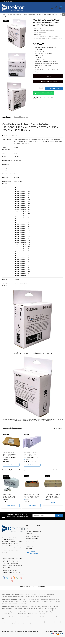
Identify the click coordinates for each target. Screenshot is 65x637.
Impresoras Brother (31, 594)
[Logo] (13, 7)
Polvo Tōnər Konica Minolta (9, 603)
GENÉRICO (6, 476)
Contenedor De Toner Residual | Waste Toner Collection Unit (40, 608)
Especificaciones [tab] (21, 117)
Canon (40, 49)
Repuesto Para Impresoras (40, 38)
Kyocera (47, 622)
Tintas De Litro (56, 599)
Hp (27, 622)
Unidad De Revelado (7, 608)
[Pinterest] (41, 98)
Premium (30, 623)
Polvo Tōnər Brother (42, 601)
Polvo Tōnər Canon (21, 601)
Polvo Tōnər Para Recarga (8, 601)
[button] (63, 14)
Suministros (29, 533)
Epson (31, 622)
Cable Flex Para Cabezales (19, 613)
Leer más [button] (53, 502)
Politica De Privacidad (31, 541)
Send (58, 515)
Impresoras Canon (51, 594)
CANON (39, 28)
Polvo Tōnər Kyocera (54, 601)
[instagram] (11, 577)
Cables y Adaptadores (32, 617)
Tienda (27, 528)
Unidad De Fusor (18, 608)
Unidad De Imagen (35, 606)
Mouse (16, 617)
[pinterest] (14, 577)
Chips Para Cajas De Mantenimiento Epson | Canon (43, 610)
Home (3, 14)
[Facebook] (34, 98)
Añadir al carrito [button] (11, 464)
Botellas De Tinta (34, 599)
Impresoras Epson (19, 594)
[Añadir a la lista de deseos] (52, 98)
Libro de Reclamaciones (34, 552)
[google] (12, 580)
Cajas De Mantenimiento (40, 32)
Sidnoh (23, 622)
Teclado (11, 617)
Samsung (4, 623)
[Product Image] (17, 33)
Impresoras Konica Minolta (20, 596)
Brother (42, 622)
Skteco (24, 623)
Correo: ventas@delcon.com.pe (48, 81)
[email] (21, 577)
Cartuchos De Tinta (46, 599)
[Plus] (42, 88)
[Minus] (40, 88)
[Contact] (56, 7)
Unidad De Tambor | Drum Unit (50, 606)
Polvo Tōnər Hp (32, 601)
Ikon (35, 623)
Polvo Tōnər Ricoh (22, 603)
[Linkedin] (47, 98)
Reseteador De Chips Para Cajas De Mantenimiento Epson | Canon (19, 612)
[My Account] (52, 7)
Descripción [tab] (6, 117)
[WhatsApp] (44, 98)
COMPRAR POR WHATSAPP (44, 93)
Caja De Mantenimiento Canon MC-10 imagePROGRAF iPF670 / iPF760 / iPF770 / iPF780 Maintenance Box (10, 457)
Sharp (9, 623)
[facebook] (4, 577)
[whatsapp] (17, 577)
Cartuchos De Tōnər (23, 599)
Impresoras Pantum (7, 596)
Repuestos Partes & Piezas (14, 14)
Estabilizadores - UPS (45, 596)
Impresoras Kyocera (33, 596)
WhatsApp (48, 76)
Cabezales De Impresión (8, 610)
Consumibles (55, 36)
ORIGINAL (6, 20)
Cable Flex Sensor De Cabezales (36, 613)
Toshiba (14, 623)
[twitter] (7, 577)
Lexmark (57, 622)
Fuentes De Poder (6, 613)
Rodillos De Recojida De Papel (45, 612)
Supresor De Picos (54, 617)
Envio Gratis (7, 478)
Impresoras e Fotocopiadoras (30, 531)
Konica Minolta (11, 622)
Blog (27, 543)
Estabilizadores (44, 617)
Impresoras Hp (41, 594)
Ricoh (52, 622)
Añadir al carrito (55, 88)
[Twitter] (37, 98)
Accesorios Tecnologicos (30, 538)
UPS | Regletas (5, 618)
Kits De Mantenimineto (23, 606)
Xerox (19, 623)
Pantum (18, 622)
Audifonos (22, 617)
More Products (57, 428)
